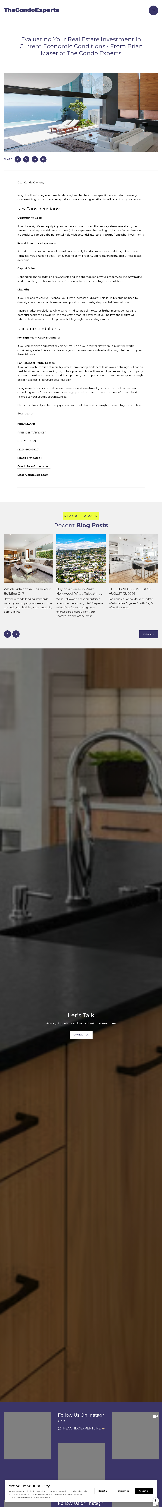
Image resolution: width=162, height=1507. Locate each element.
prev (7, 634)
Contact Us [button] (81, 1034)
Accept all (144, 1491)
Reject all (103, 1491)
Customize (123, 1491)
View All (148, 634)
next (16, 634)
